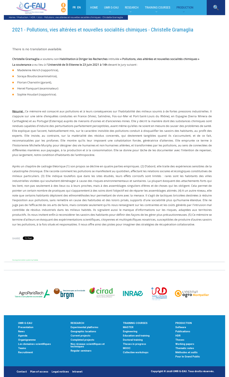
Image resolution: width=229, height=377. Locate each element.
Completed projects (82, 340)
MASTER (128, 327)
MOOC (127, 348)
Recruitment (25, 352)
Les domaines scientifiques (34, 344)
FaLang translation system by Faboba (25, 260)
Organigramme (27, 340)
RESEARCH (77, 323)
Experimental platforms (84, 327)
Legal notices (60, 371)
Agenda (22, 335)
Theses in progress (134, 344)
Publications (182, 331)
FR (74, 7)
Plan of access (39, 371)
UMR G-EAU (111, 7)
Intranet (77, 371)
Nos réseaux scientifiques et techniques (88, 345)
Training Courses (157, 7)
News (21, 331)
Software (180, 327)
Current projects (80, 335)
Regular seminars (81, 351)
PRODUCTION (183, 323)
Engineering (130, 331)
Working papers (184, 344)
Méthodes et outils (186, 352)
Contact (22, 371)
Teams (22, 348)
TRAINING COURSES (135, 323)
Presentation (25, 327)
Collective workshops (135, 352)
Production (185, 7)
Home (94, 7)
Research (132, 7)
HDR (33, 17)
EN (79, 7)
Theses (179, 340)
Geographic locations (83, 331)
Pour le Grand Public (187, 356)
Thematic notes (184, 348)
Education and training (136, 335)
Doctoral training (133, 340)
